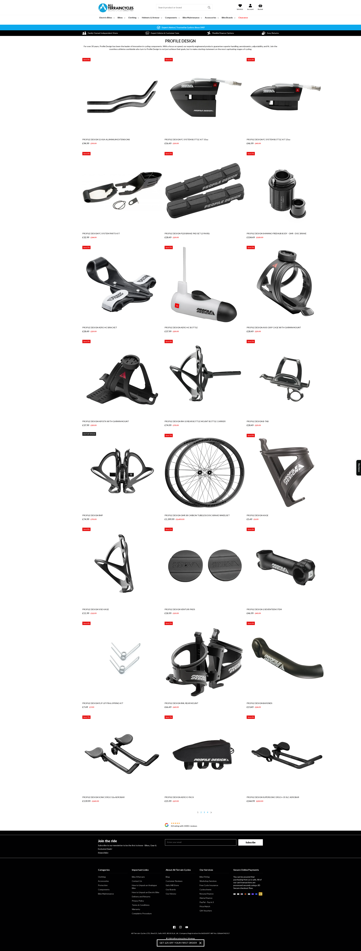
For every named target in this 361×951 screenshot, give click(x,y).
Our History (171, 894)
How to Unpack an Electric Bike (145, 892)
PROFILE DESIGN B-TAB (258, 421)
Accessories (103, 881)
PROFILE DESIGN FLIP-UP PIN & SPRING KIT (102, 703)
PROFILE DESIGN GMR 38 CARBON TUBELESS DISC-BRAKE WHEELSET (197, 515)
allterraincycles (179, 938)
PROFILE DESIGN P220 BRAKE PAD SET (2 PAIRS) (187, 233)
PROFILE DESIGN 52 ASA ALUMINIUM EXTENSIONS (106, 139)
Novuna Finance (206, 894)
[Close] (200, 943)
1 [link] (197, 812)
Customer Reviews (174, 881)
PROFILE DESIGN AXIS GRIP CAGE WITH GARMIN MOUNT (274, 327)
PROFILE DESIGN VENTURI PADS (180, 609)
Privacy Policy (103, 853)
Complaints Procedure (142, 913)
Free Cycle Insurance (209, 885)
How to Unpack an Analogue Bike (144, 886)
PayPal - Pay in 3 (207, 902)
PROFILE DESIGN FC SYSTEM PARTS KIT (101, 233)
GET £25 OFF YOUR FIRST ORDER (178, 943)
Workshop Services (208, 881)
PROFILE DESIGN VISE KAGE (95, 609)
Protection (103, 885)
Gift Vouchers (206, 910)
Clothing (102, 877)
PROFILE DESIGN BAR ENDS (259, 703)
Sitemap (191, 938)
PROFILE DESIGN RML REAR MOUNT (181, 703)
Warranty (136, 909)
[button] (107, 18)
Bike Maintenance (106, 894)
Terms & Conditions (140, 905)
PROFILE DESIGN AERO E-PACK (179, 797)
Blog (168, 877)
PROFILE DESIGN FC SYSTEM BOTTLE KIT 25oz (268, 139)
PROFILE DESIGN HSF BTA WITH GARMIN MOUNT (105, 421)
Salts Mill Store (172, 885)
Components (104, 889)
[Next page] (211, 812)
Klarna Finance (206, 898)
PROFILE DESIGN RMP (92, 515)
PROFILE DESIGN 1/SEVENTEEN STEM (264, 609)
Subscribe (251, 842)
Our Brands (171, 889)
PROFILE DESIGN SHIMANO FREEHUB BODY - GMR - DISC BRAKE (276, 233)
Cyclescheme (205, 889)
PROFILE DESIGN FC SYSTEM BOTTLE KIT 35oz (186, 139)
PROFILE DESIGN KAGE (257, 515)
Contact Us (137, 881)
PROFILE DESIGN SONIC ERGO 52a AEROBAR (103, 797)
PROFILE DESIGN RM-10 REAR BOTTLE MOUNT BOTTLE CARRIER (195, 421)
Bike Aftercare (138, 877)
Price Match (205, 906)
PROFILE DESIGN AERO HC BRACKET (99, 327)
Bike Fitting (205, 877)
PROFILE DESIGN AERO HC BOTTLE (181, 327)
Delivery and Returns (141, 896)
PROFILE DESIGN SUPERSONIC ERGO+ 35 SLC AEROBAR (273, 797)
